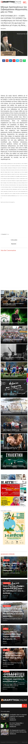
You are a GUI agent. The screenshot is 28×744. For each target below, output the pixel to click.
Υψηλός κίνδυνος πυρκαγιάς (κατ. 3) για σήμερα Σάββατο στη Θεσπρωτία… (13, 430)
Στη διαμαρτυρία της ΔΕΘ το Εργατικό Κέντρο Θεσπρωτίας (12, 340)
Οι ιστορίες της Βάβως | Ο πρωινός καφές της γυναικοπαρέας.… (13, 358)
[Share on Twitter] (17, 60)
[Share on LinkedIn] (10, 60)
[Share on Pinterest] (14, 60)
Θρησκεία (13, 243)
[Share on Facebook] (3, 60)
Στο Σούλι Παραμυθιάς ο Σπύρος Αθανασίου (13, 322)
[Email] (20, 60)
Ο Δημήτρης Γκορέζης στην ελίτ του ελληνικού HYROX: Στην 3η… (12, 448)
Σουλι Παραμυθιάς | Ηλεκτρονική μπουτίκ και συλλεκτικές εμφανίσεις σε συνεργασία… (14, 466)
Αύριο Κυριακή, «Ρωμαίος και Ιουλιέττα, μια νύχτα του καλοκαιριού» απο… (14, 394)
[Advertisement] (14, 81)
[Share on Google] (7, 60)
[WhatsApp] (24, 60)
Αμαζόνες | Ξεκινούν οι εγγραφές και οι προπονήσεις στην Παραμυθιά (12, 376)
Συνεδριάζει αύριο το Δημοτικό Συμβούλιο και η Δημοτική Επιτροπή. (13, 304)
